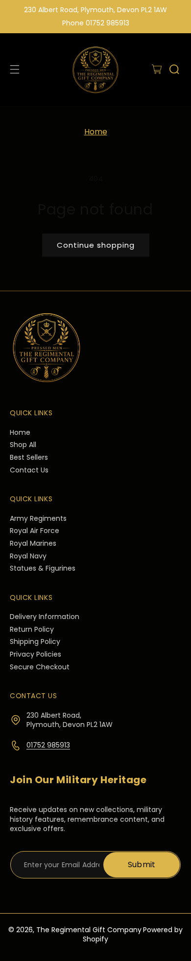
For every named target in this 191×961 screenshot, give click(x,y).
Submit (141, 864)
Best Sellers (29, 457)
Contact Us (29, 470)
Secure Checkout (40, 667)
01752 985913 (48, 745)
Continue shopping (96, 245)
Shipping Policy (35, 641)
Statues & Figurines (42, 568)
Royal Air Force (34, 530)
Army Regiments (38, 518)
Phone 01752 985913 (95, 23)
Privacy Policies (35, 654)
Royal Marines (33, 543)
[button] (157, 69)
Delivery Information (44, 616)
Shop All (23, 444)
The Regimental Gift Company (89, 930)
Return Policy (32, 629)
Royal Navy (28, 556)
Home (95, 131)
